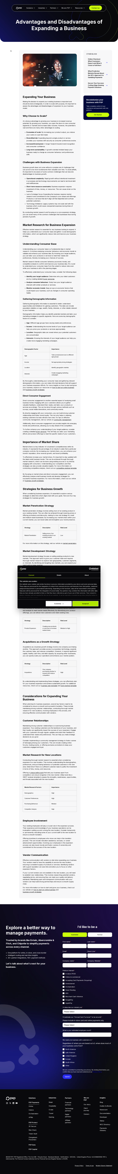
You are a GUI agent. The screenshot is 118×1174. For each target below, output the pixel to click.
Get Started (98, 115)
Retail (51, 1102)
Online (31, 1106)
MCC (7, 1161)
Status (102, 1121)
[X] (10, 1103)
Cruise (51, 1110)
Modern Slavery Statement (104, 1165)
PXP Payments (34, 1102)
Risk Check (32, 1130)
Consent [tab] (31, 575)
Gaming (51, 1117)
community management (62, 420)
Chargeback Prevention (33, 1139)
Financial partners (68, 1104)
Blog (101, 1102)
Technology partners (69, 1110)
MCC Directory (105, 1124)
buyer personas (48, 279)
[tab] (75, 934)
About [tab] (87, 575)
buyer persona (41, 432)
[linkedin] (13, 1103)
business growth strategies (35, 390)
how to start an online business (63, 387)
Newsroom (103, 1110)
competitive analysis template (66, 468)
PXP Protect (33, 1122)
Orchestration (33, 1114)
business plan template (49, 686)
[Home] (19, 8)
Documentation (105, 1113)
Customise (57, 603)
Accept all (85, 603)
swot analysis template (69, 686)
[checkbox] (87, 988)
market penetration (69, 543)
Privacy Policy (97, 1072)
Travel (51, 1113)
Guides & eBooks (106, 1106)
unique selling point (37, 773)
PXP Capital (33, 1149)
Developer (103, 1117)
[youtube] (16, 1103)
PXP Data (32, 1145)
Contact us (96, 8)
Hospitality (52, 1106)
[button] (30, 8)
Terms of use (90, 1165)
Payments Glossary (103, 1129)
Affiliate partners (68, 1121)
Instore (31, 1110)
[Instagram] (7, 1103)
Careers (86, 1114)
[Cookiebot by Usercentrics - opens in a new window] (90, 569)
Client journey (86, 1109)
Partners (53, 8)
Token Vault (33, 1134)
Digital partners (68, 1115)
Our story (87, 1104)
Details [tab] (59, 575)
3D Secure (32, 1126)
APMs (31, 1117)
